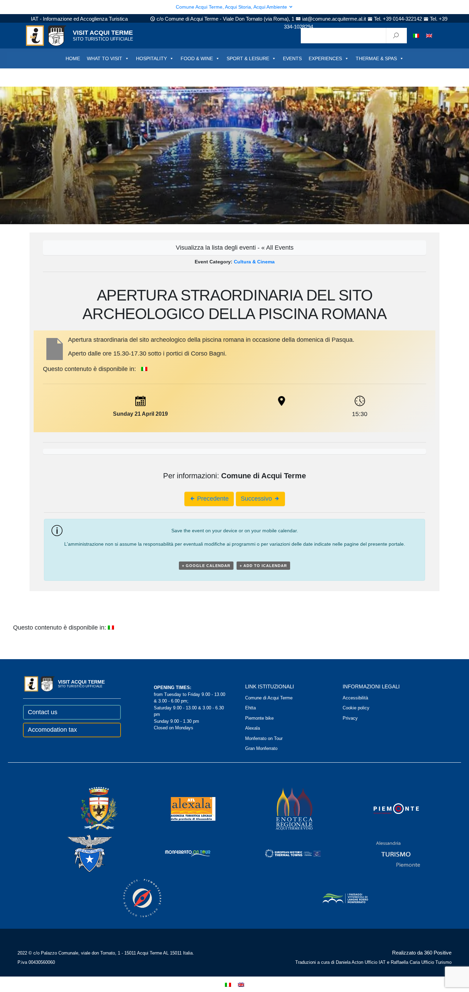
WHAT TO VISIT (104, 58)
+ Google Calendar (206, 566)
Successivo (257, 498)
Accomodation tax (52, 729)
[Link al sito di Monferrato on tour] (178, 853)
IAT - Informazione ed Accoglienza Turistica (79, 19)
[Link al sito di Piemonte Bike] (132, 898)
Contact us (42, 712)
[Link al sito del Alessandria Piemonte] (388, 853)
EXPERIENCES (325, 58)
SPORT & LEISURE (248, 58)
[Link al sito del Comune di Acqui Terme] (89, 808)
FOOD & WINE (197, 58)
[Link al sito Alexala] (183, 808)
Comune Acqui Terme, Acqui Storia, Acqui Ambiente (232, 7)
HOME (73, 58)
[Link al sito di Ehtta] (283, 853)
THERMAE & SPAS (376, 58)
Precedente (212, 498)
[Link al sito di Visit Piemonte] (387, 808)
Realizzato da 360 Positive (421, 953)
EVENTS (292, 58)
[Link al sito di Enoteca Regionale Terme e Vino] (285, 808)
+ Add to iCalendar (263, 566)
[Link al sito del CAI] (80, 853)
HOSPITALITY (151, 58)
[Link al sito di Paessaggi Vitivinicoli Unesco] (336, 898)
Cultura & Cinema (254, 261)
